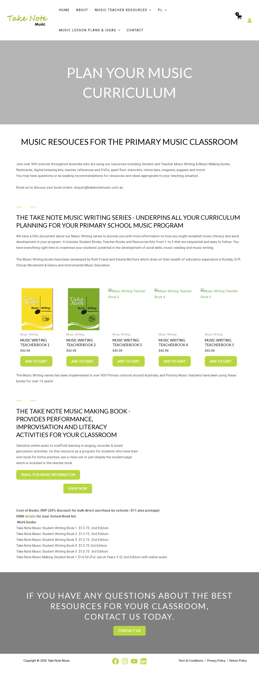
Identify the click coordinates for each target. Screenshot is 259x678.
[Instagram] (124, 661)
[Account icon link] (249, 20)
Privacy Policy (216, 660)
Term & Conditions (190, 660)
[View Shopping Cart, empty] (239, 20)
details (30, 516)
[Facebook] (115, 661)
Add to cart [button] (36, 361)
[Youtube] (134, 661)
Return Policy (238, 660)
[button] (149, 10)
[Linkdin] (143, 661)
